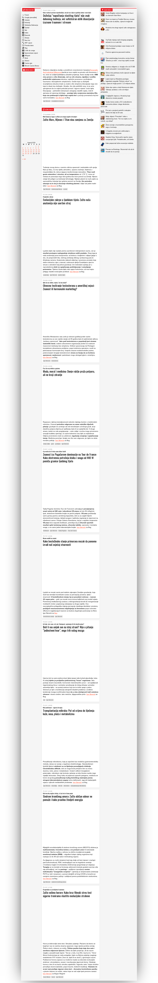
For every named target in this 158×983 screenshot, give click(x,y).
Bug (26, 48)
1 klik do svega (30, 50)
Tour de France (72, 530)
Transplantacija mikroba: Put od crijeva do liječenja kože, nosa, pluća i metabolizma (68, 712)
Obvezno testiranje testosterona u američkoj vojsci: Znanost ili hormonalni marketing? (68, 287)
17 (23, 152)
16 (39, 150)
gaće (52, 443)
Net (26, 30)
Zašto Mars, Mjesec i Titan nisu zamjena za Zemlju (68, 119)
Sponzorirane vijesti (31, 53)
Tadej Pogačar (62, 530)
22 (36, 152)
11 (25, 150)
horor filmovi (46, 977)
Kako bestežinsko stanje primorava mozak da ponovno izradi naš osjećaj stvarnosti (69, 543)
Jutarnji (27, 20)
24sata (27, 38)
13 (31, 150)
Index (26, 33)
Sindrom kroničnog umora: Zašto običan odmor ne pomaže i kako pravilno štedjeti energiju (67, 798)
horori (53, 977)
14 (33, 150)
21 (33, 152)
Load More (119, 157)
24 (23, 153)
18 (26, 152)
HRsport (27, 55)
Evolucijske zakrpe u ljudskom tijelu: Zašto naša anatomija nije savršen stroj (66, 201)
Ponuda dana (29, 45)
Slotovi (27, 61)
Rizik (26, 58)
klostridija (54, 785)
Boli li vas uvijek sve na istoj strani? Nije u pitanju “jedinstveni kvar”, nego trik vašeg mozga (68, 628)
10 (23, 150)
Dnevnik (27, 35)
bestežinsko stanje (48, 616)
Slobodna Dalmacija (31, 25)
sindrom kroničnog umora (59, 882)
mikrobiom (66, 785)
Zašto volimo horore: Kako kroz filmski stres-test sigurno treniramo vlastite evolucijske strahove (67, 894)
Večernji (27, 22)
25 (26, 153)
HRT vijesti (28, 43)
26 (28, 153)
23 (39, 152)
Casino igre (28, 63)
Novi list (27, 40)
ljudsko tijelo (61, 275)
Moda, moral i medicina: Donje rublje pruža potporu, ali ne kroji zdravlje (69, 373)
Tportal (27, 28)
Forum (27, 15)
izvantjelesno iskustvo (58, 101)
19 (28, 152)
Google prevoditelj (31, 17)
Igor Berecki (60, 98)
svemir (65, 189)
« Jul (24, 159)
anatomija (46, 275)
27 (31, 153)
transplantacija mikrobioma (78, 785)
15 (36, 150)
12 (28, 150)
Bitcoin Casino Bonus (32, 66)
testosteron (55, 360)
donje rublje (46, 443)
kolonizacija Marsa (57, 189)
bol (44, 700)
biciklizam (46, 530)
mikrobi (60, 785)
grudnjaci (57, 443)
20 (31, 152)
